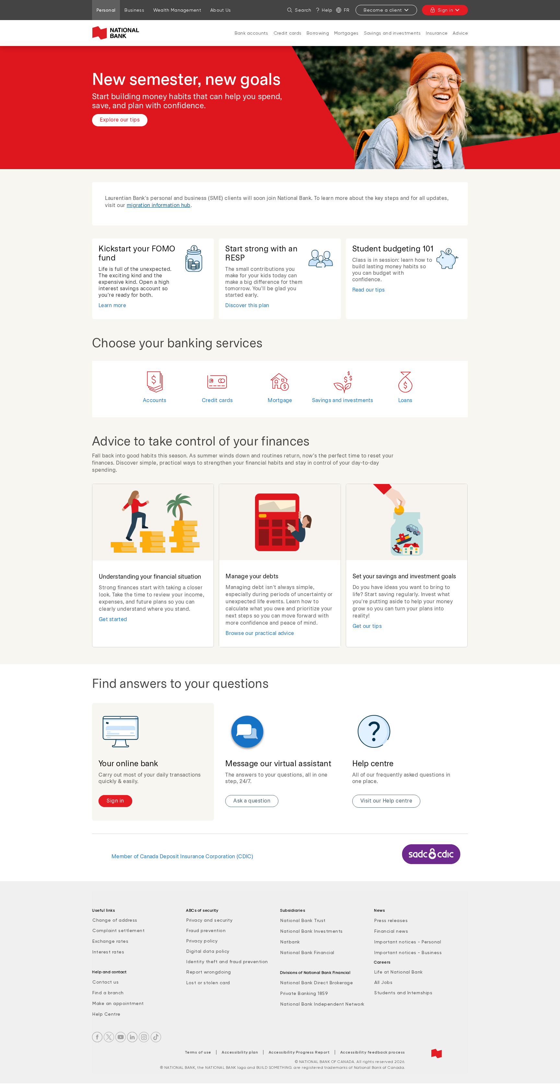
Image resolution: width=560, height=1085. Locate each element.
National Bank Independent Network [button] (322, 1004)
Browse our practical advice (260, 633)
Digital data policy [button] (207, 951)
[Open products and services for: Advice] (460, 39)
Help (327, 10)
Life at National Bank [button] (398, 972)
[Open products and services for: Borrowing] (318, 39)
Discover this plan (247, 305)
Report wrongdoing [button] (208, 972)
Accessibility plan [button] (240, 1052)
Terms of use (198, 1052)
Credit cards (288, 33)
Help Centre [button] (106, 1014)
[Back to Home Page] (117, 33)
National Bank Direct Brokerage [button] (316, 982)
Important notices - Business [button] (408, 952)
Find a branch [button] (108, 992)
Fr (346, 10)
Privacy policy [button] (201, 940)
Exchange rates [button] (110, 941)
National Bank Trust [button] (303, 920)
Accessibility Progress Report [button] (299, 1052)
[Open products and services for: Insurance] (436, 39)
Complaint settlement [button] (118, 930)
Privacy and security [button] (209, 920)
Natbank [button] (290, 941)
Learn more (112, 305)
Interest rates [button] (108, 951)
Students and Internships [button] (403, 992)
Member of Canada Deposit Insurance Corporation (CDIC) (182, 856)
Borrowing (318, 33)
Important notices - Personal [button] (407, 941)
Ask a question (251, 801)
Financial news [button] (391, 931)
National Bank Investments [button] (311, 931)
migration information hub (159, 205)
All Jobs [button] (383, 982)
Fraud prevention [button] (206, 930)
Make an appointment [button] (118, 1003)
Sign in (445, 10)
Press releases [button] (391, 920)
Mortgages (346, 33)
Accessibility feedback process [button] (372, 1052)
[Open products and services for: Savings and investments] (392, 39)
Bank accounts (251, 33)
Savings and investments (392, 33)
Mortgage (280, 400)
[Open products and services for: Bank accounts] (251, 39)
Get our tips (367, 626)
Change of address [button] (114, 920)
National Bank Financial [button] (307, 952)
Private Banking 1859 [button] (304, 993)
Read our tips (368, 290)
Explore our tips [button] (120, 120)
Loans (405, 400)
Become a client (383, 10)
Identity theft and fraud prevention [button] (227, 961)
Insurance (437, 33)
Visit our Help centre (386, 801)
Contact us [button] (105, 982)
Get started (113, 619)
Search (303, 10)
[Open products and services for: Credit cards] (287, 39)
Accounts (154, 400)
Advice (460, 33)
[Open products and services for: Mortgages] (346, 39)
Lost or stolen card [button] (208, 982)
